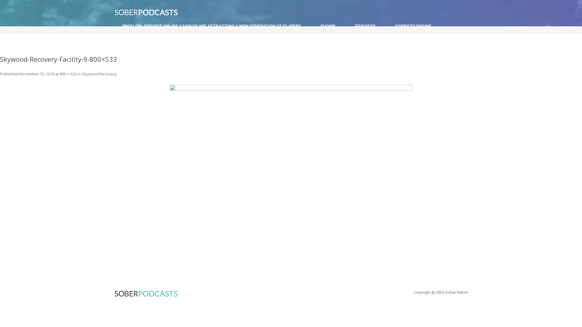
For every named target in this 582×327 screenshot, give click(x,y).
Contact (133, 46)
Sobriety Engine (413, 26)
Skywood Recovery (99, 74)
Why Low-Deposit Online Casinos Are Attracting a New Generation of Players (212, 26)
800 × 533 (68, 74)
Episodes (365, 26)
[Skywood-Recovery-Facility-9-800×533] (291, 165)
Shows (328, 26)
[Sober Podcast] (150, 14)
